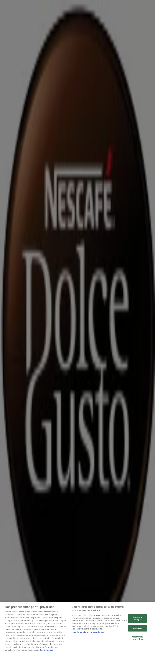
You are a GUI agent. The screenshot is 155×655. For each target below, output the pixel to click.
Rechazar (137, 628)
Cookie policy (46, 650)
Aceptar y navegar (137, 618)
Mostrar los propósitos (137, 638)
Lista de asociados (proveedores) (87, 632)
